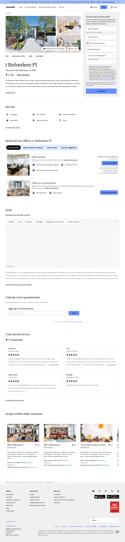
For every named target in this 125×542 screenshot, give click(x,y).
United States (20, 482)
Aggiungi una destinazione (21, 309)
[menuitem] (20, 7)
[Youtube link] (93, 491)
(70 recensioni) (17, 340)
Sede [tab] (30, 56)
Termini (64, 526)
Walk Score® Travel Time (76, 321)
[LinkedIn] (118, 491)
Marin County (39, 482)
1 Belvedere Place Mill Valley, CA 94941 (17, 215)
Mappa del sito (114, 526)
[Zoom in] (117, 221)
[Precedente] (6, 2)
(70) (12, 75)
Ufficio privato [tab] (13, 148)
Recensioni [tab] (39, 56)
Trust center (10, 511)
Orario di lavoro (23, 75)
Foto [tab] (7, 56)
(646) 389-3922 (11, 526)
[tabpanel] (43, 34)
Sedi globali (9, 494)
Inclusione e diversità (13, 500)
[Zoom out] (117, 226)
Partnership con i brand (37, 505)
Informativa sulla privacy (108, 79)
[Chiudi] (118, 2)
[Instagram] (106, 491)
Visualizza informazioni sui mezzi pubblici (18, 284)
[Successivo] (8, 2)
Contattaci (57, 494)
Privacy (57, 526)
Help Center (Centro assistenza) (64, 500)
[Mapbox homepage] (10, 267)
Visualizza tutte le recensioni (14, 400)
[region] (62, 243)
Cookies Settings (91, 526)
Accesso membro (59, 497)
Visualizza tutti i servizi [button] (13, 127)
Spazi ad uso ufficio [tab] (18, 56)
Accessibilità (103, 526)
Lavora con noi (10, 502)
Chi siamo (9, 497)
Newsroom (9, 505)
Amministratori (35, 497)
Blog (7, 508)
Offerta (109, 78)
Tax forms (57, 502)
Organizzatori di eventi (37, 502)
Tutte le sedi (10, 482)
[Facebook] (99, 491)
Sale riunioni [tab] (52, 148)
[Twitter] (112, 491)
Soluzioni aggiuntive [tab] (68, 148)
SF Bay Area (30, 482)
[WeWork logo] (10, 7)
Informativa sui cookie (76, 526)
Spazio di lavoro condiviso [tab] (33, 148)
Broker (32, 494)
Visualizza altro (10, 92)
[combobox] (88, 43)
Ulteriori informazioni (108, 2)
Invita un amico (35, 500)
